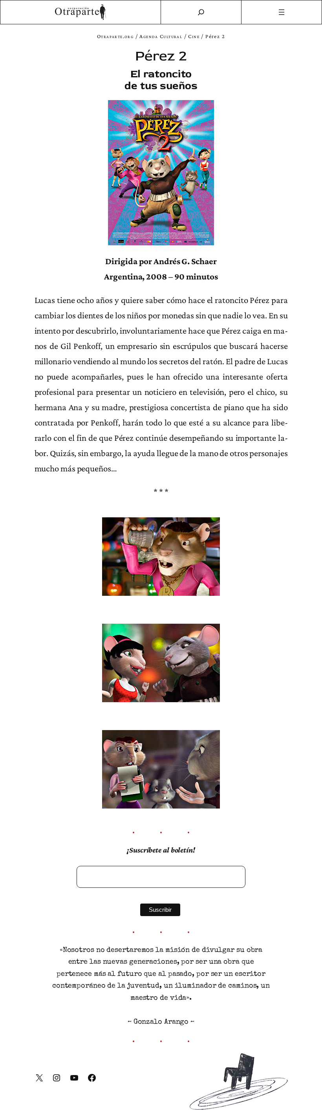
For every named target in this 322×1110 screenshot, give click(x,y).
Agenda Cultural (160, 36)
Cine (193, 36)
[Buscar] (201, 12)
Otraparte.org (115, 36)
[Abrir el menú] (282, 12)
